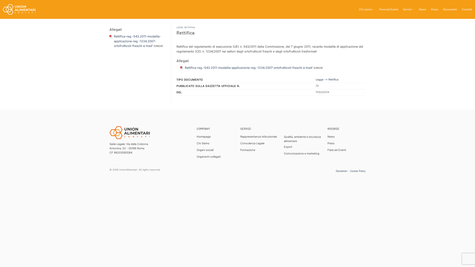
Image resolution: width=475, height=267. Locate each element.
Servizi (407, 9)
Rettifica (189, 27)
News (422, 9)
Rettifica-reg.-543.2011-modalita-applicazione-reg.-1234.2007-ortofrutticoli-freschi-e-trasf (137, 41)
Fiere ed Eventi (388, 9)
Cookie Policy (358, 170)
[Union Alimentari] (21, 9)
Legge (179, 27)
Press (434, 9)
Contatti (467, 9)
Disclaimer (342, 170)
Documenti (450, 9)
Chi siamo (365, 9)
